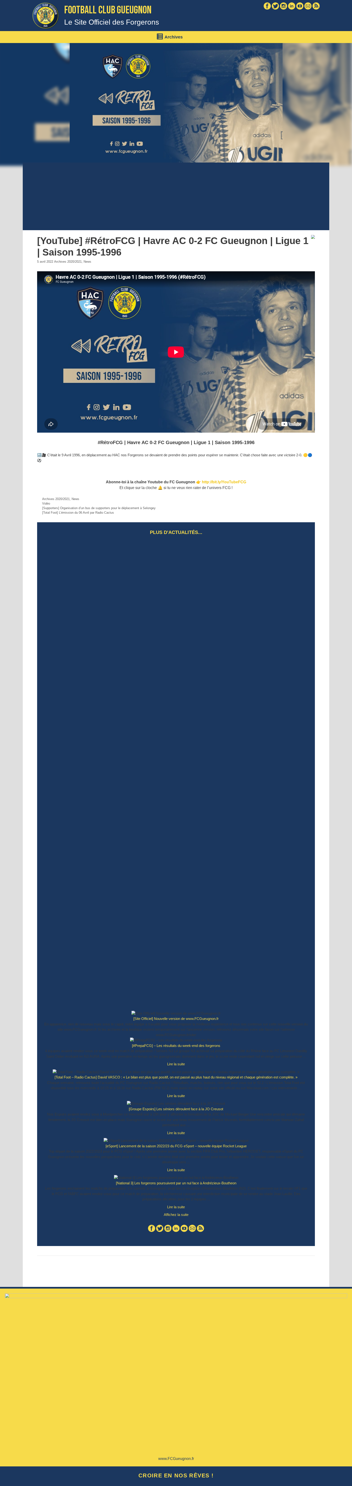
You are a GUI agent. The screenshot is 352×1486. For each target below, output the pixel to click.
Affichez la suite (176, 1215)
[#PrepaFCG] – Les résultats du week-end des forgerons (176, 1046)
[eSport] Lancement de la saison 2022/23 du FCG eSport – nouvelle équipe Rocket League (176, 1146)
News (87, 261)
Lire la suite (178, 1065)
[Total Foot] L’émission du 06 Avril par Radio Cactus (78, 512)
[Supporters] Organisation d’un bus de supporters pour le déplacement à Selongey (99, 508)
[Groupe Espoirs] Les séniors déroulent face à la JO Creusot (176, 1109)
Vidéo (46, 503)
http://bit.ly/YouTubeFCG (224, 482)
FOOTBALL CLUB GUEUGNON (108, 10)
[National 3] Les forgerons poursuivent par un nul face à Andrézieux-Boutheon (176, 1183)
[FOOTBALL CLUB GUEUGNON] (45, 15)
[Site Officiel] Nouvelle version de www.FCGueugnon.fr (176, 1019)
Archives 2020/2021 (68, 261)
